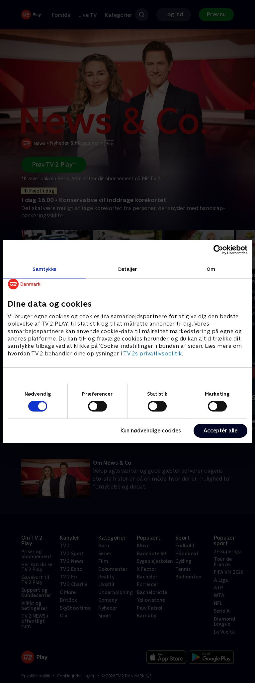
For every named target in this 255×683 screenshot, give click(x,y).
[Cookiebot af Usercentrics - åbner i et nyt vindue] (218, 250)
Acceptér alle (220, 430)
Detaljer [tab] (127, 269)
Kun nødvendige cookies (151, 430)
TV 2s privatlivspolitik (152, 353)
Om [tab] (211, 269)
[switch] (97, 406)
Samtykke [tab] (44, 269)
